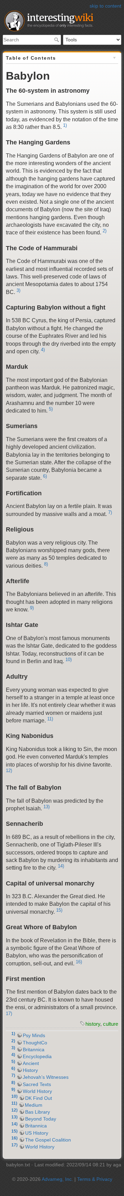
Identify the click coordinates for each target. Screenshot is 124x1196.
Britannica (33, 1049)
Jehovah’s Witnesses (46, 1077)
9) (32, 607)
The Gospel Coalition (48, 1140)
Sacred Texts (37, 1084)
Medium (33, 1105)
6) (45, 476)
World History (37, 1091)
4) (43, 349)
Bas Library (37, 1112)
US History (36, 1133)
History (30, 1070)
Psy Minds (34, 1035)
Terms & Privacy (94, 1179)
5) (51, 409)
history (92, 1024)
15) (59, 910)
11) (50, 718)
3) (18, 290)
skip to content (105, 6)
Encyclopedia (37, 1056)
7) (110, 512)
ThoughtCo (35, 1042)
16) (79, 961)
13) (46, 806)
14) (61, 866)
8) (46, 564)
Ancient (31, 1063)
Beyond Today (40, 1119)
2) (104, 230)
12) (9, 770)
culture (110, 1024)
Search (57, 39)
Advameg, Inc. (57, 1179)
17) (9, 1013)
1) (65, 125)
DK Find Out (38, 1098)
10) (68, 659)
